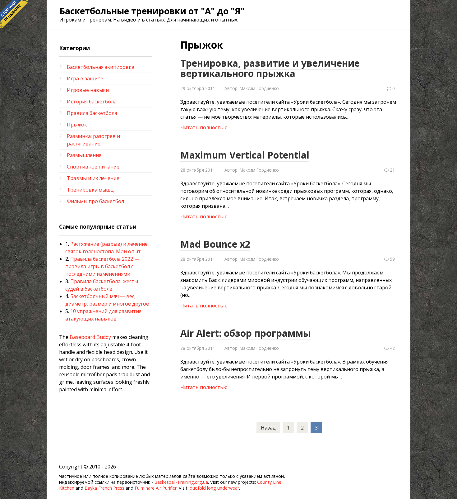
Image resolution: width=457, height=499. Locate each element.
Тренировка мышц (90, 189)
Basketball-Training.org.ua (181, 482)
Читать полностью (204, 127)
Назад (268, 427)
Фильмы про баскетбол (95, 201)
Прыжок (77, 124)
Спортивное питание (93, 166)
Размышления (84, 155)
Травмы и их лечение (93, 178)
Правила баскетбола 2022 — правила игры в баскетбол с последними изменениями (102, 266)
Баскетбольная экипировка (100, 67)
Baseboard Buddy (90, 337)
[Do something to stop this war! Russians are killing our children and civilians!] (14, 14)
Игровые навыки (88, 90)
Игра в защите (85, 78)
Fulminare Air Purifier (156, 488)
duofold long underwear (214, 488)
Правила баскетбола (92, 113)
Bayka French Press (104, 488)
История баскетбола (92, 101)
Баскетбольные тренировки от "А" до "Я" (152, 11)
